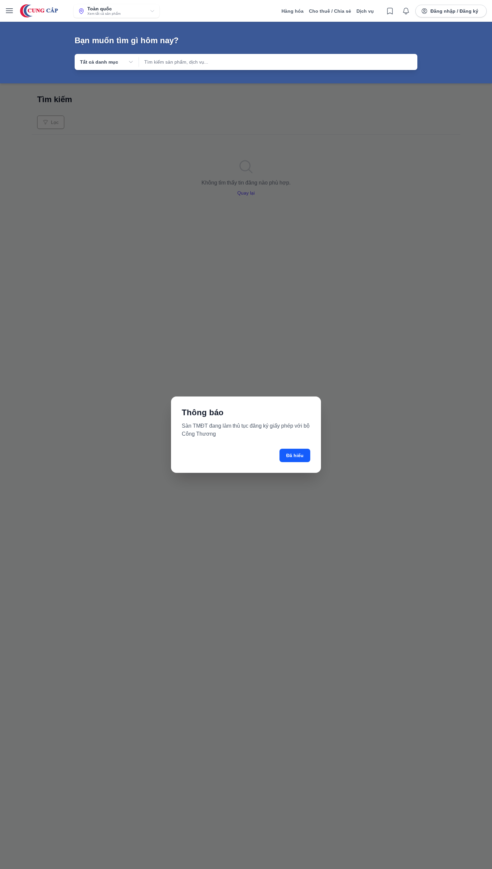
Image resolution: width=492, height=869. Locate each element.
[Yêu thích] (390, 11)
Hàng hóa (292, 11)
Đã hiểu (295, 455)
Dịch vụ (365, 11)
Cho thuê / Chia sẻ (330, 11)
